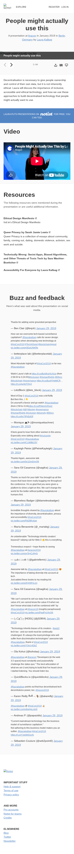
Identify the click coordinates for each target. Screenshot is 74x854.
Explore (21, 7)
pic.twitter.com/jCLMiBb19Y (24, 442)
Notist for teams (13, 813)
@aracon (31, 657)
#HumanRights (47, 377)
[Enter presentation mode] (66, 65)
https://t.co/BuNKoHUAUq (44, 373)
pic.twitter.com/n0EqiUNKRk (24, 348)
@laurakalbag (29, 337)
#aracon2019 (34, 550)
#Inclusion (34, 377)
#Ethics (58, 377)
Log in (65, 7)
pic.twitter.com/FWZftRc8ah (24, 520)
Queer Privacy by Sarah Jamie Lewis (26, 232)
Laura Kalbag (44, 39)
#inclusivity (45, 435)
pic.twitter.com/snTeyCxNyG (24, 553)
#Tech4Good (31, 344)
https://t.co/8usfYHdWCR (49, 380)
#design (31, 409)
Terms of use (11, 790)
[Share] (55, 65)
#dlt (25, 409)
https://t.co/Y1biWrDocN (22, 735)
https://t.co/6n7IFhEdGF (22, 416)
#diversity (41, 413)
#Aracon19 (32, 609)
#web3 (56, 628)
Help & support (12, 786)
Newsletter (10, 840)
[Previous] (5, 65)
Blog (6, 832)
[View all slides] (61, 65)
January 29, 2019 (46, 328)
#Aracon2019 (42, 690)
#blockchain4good (47, 344)
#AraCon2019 (18, 344)
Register (54, 7)
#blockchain (17, 380)
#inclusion (31, 413)
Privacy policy (11, 794)
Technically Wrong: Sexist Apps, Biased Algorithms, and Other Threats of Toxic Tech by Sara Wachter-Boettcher (35, 258)
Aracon (32, 35)
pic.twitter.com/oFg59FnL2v (24, 583)
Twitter (7, 836)
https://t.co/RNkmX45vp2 (40, 406)
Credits (8, 817)
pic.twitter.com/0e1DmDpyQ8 (25, 461)
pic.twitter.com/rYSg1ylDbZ (24, 645)
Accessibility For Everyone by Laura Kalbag (30, 270)
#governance (29, 380)
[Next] (11, 65)
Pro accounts (11, 809)
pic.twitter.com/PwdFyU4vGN (39, 612)
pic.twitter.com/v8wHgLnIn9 (24, 709)
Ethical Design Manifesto (19, 218)
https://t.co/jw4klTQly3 (21, 384)
